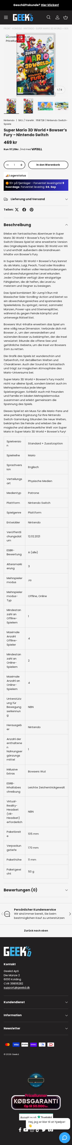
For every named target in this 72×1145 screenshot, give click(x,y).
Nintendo (29, 28)
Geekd (15, 1054)
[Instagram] (32, 1130)
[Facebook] (20, 1130)
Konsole (17, 28)
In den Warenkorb (48, 165)
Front (7, 28)
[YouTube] (25, 1130)
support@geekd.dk (17, 987)
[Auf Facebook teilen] (24, 209)
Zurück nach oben (36, 930)
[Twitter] (44, 1130)
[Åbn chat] (64, 1137)
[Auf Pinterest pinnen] (31, 209)
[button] (65, 17)
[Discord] (50, 1130)
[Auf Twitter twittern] (16, 209)
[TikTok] (38, 1130)
